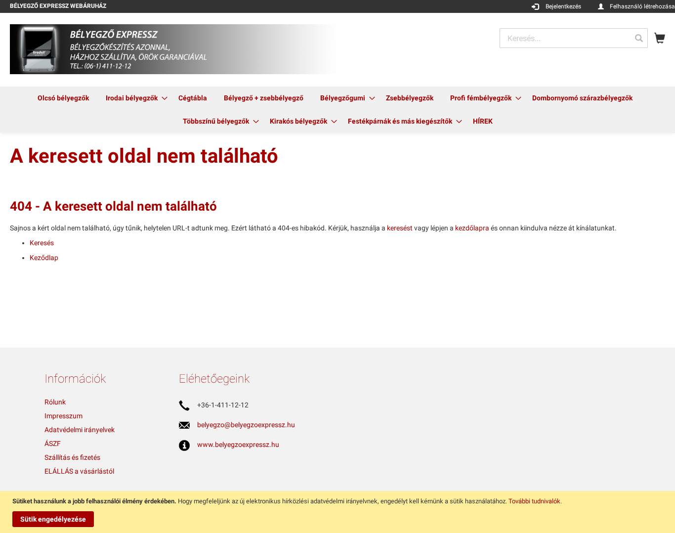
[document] (338, 512)
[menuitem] (63, 98)
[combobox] (574, 38)
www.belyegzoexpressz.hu (238, 444)
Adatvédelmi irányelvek (79, 430)
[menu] (337, 110)
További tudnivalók (534, 501)
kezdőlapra (472, 228)
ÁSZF (52, 443)
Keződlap (44, 258)
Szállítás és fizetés (72, 457)
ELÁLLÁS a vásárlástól (79, 471)
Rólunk (55, 402)
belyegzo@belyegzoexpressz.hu (246, 425)
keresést (400, 228)
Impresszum (63, 416)
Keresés (42, 243)
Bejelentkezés (563, 6)
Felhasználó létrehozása (642, 6)
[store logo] (174, 49)
